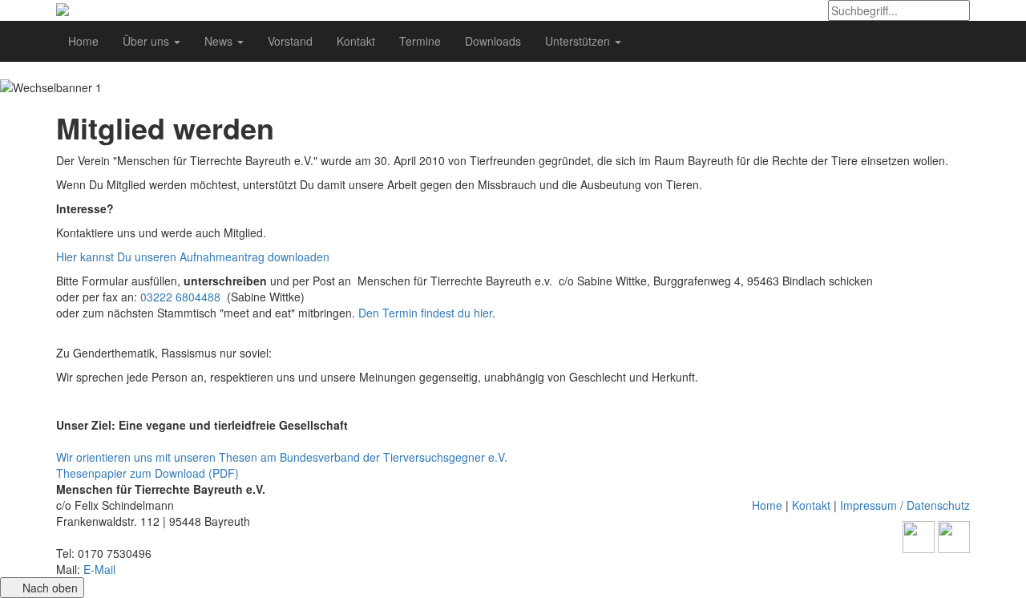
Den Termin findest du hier (425, 313)
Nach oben (48, 588)
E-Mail (99, 569)
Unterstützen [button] (579, 41)
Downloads (493, 41)
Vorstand (290, 41)
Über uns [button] (147, 41)
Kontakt (356, 41)
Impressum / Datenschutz (905, 505)
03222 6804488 (180, 297)
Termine (420, 41)
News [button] (220, 41)
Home (83, 41)
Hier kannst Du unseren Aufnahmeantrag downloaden (192, 256)
